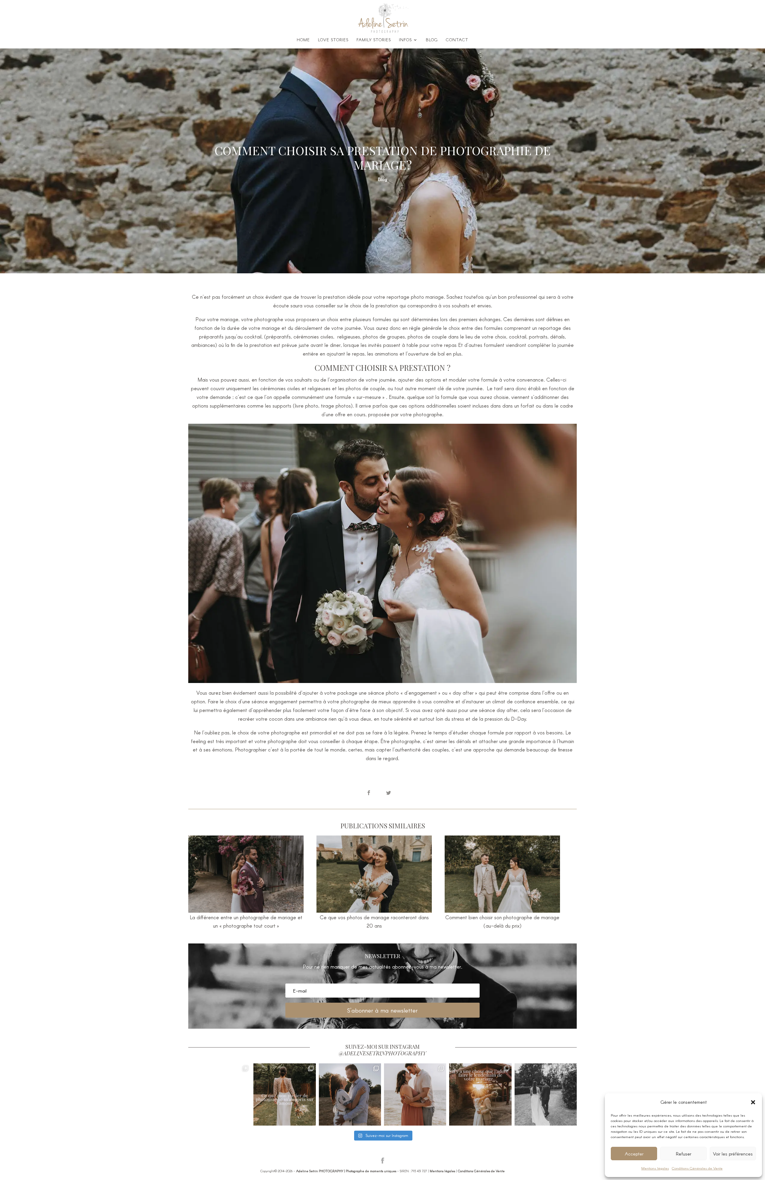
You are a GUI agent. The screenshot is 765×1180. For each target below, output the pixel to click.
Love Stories (333, 40)
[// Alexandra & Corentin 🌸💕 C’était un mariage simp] (546, 1094)
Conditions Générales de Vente (697, 1168)
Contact (457, 40)
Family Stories (374, 40)
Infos (405, 40)
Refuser (683, 1153)
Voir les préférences (733, 1153)
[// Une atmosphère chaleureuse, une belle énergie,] (219, 1094)
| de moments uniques (346, 1171)
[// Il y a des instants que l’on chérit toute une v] (415, 1094)
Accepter (634, 1153)
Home (303, 40)
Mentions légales (655, 1168)
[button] (753, 1102)
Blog (432, 40)
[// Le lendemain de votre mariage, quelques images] (480, 1094)
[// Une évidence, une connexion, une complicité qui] (350, 1094)
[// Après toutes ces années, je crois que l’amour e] (284, 1094)
